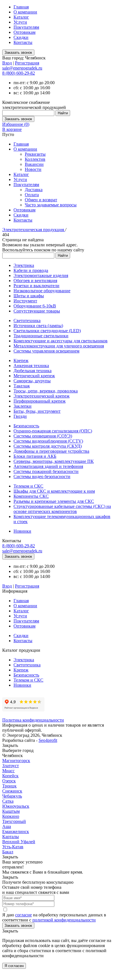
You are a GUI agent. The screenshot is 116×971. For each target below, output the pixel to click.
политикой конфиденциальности (64, 920)
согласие (23, 914)
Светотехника (27, 320)
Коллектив (35, 159)
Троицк (9, 786)
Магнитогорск (16, 760)
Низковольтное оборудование (42, 290)
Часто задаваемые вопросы (51, 204)
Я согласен (14, 966)
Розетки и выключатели (36, 285)
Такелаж (22, 385)
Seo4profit (48, 740)
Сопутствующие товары (37, 311)
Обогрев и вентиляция (35, 280)
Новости (33, 169)
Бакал (7, 851)
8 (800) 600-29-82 (18, 73)
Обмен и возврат (41, 199)
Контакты (23, 42)
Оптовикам (24, 32)
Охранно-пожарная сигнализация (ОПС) (53, 430)
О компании (25, 12)
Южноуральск (15, 806)
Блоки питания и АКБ (35, 456)
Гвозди (20, 416)
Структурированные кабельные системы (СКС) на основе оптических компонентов (62, 509)
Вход (7, 63)
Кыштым (11, 811)
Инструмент (25, 300)
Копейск (10, 775)
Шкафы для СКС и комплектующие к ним (54, 491)
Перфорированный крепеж (40, 401)
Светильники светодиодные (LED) (47, 330)
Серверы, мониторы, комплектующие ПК (54, 461)
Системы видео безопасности (42, 476)
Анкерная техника (31, 365)
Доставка (34, 189)
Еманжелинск (15, 831)
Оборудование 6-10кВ (35, 305)
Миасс (8, 770)
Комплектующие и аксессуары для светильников (61, 340)
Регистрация (27, 63)
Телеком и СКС (28, 486)
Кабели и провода (31, 270)
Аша (6, 826)
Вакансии (34, 164)
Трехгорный (14, 821)
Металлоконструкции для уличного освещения (59, 345)
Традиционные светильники (41, 335)
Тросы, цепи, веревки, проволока (46, 391)
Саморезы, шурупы (32, 380)
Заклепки (23, 406)
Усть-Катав (12, 846)
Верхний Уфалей (18, 841)
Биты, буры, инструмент (37, 411)
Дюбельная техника (33, 370)
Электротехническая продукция (33, 229)
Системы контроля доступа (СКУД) (48, 446)
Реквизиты (35, 154)
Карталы (10, 836)
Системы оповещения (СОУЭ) (43, 436)
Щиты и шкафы (29, 295)
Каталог (21, 17)
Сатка (8, 801)
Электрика (24, 265)
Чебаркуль (12, 796)
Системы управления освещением (46, 351)
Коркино (10, 816)
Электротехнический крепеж (42, 396)
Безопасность (26, 425)
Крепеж (21, 360)
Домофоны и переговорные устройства (51, 451)
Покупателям (26, 27)
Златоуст (10, 765)
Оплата (32, 194)
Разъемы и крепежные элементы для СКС (54, 501)
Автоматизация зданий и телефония (48, 466)
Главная (21, 7)
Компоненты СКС (31, 496)
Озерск (9, 780)
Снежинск (12, 791)
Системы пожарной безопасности (46, 471)
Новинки (22, 531)
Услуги (20, 22)
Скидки (21, 37)
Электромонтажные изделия (41, 275)
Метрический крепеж (34, 375)
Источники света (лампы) (38, 325)
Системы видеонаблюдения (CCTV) (48, 441)
